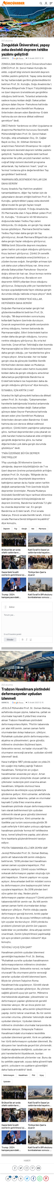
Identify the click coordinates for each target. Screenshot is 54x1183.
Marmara (42, 528)
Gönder (10, 639)
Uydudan (6, 1081)
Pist (33, 1075)
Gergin (24, 528)
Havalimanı (23, 1075)
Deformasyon (8, 1075)
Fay (15, 528)
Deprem (6, 528)
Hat (32, 528)
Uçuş (42, 1075)
